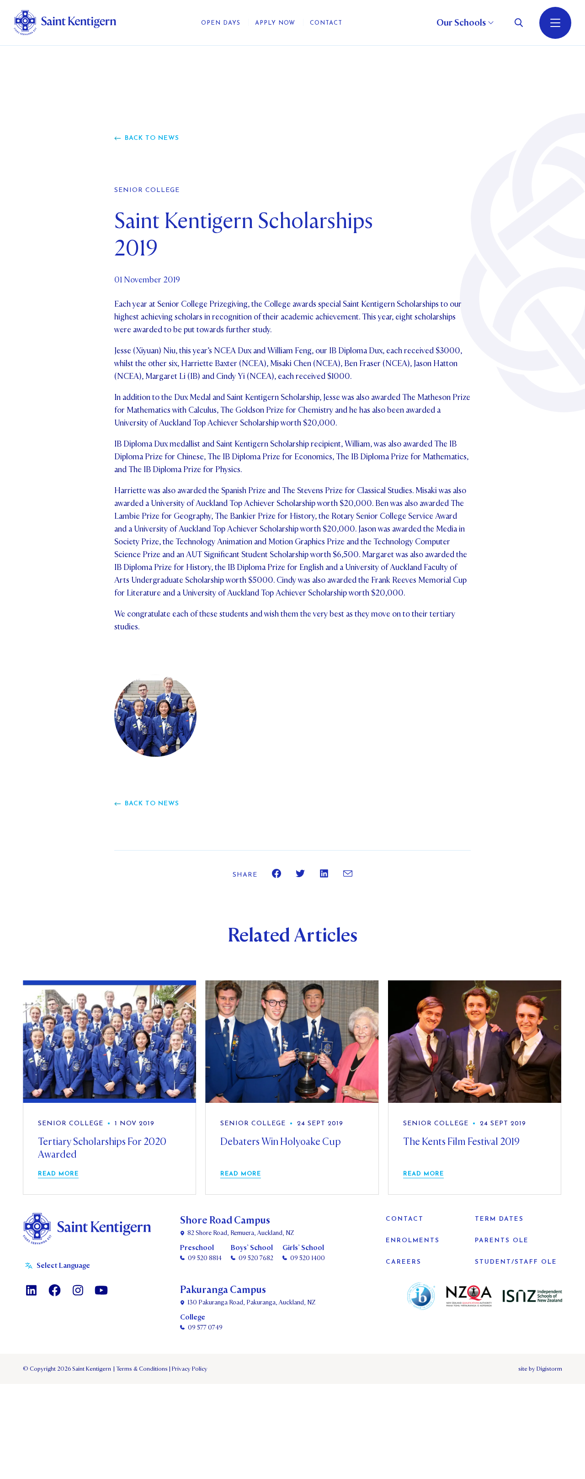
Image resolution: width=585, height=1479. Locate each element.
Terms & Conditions (141, 1369)
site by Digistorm (540, 1369)
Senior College (147, 190)
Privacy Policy (188, 1369)
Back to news (152, 138)
